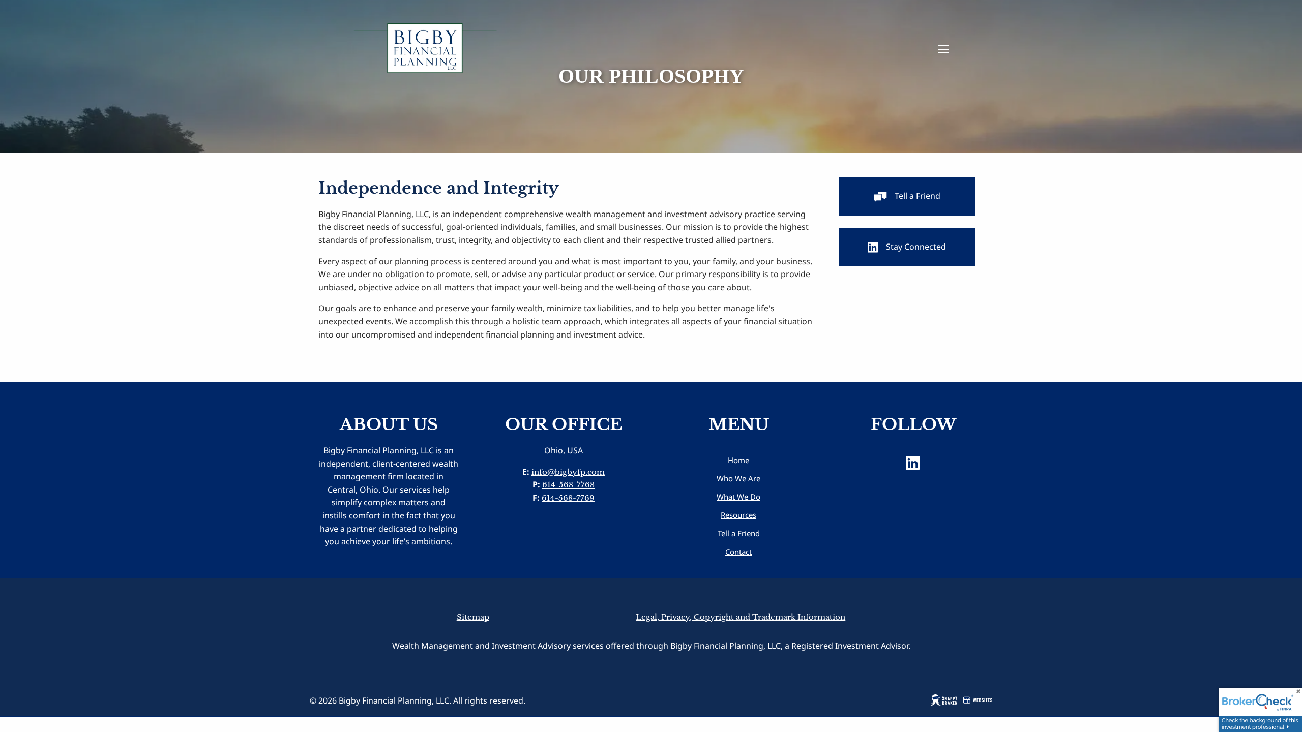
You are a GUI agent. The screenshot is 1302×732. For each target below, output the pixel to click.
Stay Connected (916, 246)
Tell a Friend (917, 195)
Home (738, 460)
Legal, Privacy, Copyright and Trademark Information (740, 617)
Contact (738, 551)
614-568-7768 (568, 485)
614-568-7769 (568, 498)
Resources (738, 515)
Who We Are (738, 478)
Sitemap (473, 617)
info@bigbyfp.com (568, 472)
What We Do (738, 497)
